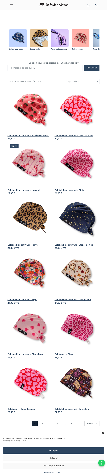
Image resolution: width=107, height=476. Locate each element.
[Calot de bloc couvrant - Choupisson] (77, 274)
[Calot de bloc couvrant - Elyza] (30, 274)
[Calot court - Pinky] (77, 329)
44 (72, 423)
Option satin (35, 49)
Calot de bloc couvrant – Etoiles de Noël (74, 245)
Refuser (54, 458)
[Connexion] (96, 5)
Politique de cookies (52, 472)
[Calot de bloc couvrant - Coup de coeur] (77, 110)
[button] (102, 432)
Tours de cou (98, 49)
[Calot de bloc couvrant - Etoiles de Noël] (77, 219)
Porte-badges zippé (58, 49)
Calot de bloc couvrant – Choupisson (73, 299)
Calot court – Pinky (64, 354)
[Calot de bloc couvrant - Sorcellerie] (77, 383)
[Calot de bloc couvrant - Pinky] (77, 164)
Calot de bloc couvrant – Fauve (23, 245)
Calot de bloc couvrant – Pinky (69, 190)
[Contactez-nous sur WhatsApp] (101, 463)
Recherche (92, 68)
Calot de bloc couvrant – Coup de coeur (74, 135)
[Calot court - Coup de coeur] (30, 383)
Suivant (90, 423)
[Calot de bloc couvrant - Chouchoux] (30, 329)
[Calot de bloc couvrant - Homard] (30, 164)
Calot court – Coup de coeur (21, 409)
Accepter (53, 450)
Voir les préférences (53, 465)
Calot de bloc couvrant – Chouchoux (25, 354)
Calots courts (77, 49)
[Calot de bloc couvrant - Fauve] (30, 219)
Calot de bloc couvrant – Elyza (22, 299)
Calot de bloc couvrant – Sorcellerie (72, 409)
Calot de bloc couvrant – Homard (24, 190)
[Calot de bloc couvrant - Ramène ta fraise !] (30, 110)
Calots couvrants (16, 49)
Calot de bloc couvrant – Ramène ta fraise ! (28, 135)
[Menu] (11, 5)
